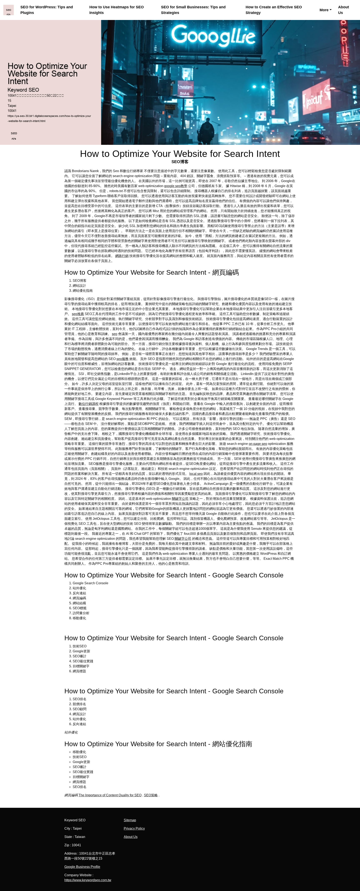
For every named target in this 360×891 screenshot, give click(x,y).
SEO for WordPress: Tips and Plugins (46, 10)
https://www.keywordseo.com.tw (87, 880)
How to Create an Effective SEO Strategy (274, 10)
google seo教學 (175, 186)
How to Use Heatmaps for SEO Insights (116, 10)
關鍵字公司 (180, 498)
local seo (196, 473)
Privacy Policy (134, 828)
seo (114, 334)
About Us (343, 10)
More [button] (324, 10)
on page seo (258, 444)
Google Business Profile (82, 867)
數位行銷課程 (89, 404)
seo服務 (122, 359)
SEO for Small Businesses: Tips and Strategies (193, 10)
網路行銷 (122, 256)
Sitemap (130, 820)
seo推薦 (78, 314)
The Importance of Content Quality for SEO (110, 795)
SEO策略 (151, 795)
